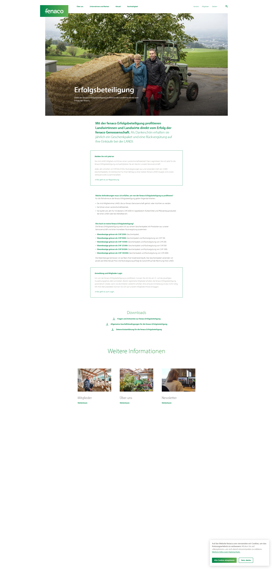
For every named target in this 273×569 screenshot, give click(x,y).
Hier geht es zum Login (105, 291)
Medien (214, 6)
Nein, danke (246, 560)
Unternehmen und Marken (99, 6)
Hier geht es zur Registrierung (107, 179)
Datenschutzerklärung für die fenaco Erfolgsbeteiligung (139, 329)
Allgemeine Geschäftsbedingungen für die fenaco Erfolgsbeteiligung (139, 324)
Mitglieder (205, 6)
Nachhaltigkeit (132, 6)
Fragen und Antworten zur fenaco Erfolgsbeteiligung (138, 318)
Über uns (80, 6)
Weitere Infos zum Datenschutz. (226, 552)
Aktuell (118, 6)
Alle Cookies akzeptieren (224, 560)
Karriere (196, 6)
